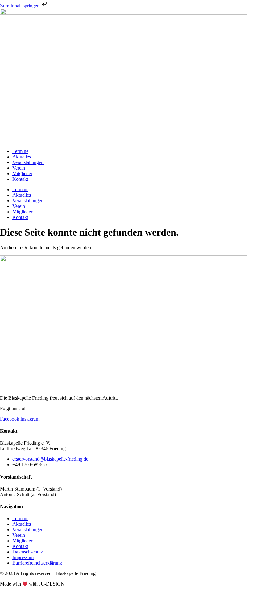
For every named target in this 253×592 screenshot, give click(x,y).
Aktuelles (21, 156)
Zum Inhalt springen (20, 5)
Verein (18, 168)
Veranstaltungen (28, 162)
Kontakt (20, 179)
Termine (20, 151)
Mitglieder (22, 173)
